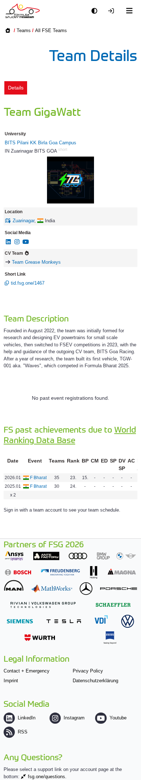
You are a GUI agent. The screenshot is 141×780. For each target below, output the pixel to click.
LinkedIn (26, 717)
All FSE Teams (51, 30)
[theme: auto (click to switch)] (96, 11)
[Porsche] (118, 588)
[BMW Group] (116, 555)
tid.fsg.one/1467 (27, 283)
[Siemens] (20, 621)
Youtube (118, 717)
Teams (24, 30)
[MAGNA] (122, 571)
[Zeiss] (109, 637)
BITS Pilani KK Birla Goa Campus (40, 142)
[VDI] (101, 619)
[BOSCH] (18, 572)
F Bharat (38, 477)
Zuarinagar (23, 220)
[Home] (22, 11)
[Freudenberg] (60, 572)
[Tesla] (63, 621)
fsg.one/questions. (47, 776)
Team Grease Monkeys (36, 262)
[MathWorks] (51, 588)
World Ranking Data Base (70, 434)
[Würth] (40, 637)
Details (16, 88)
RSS (22, 732)
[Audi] (78, 555)
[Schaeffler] (113, 605)
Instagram (74, 717)
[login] (113, 11)
